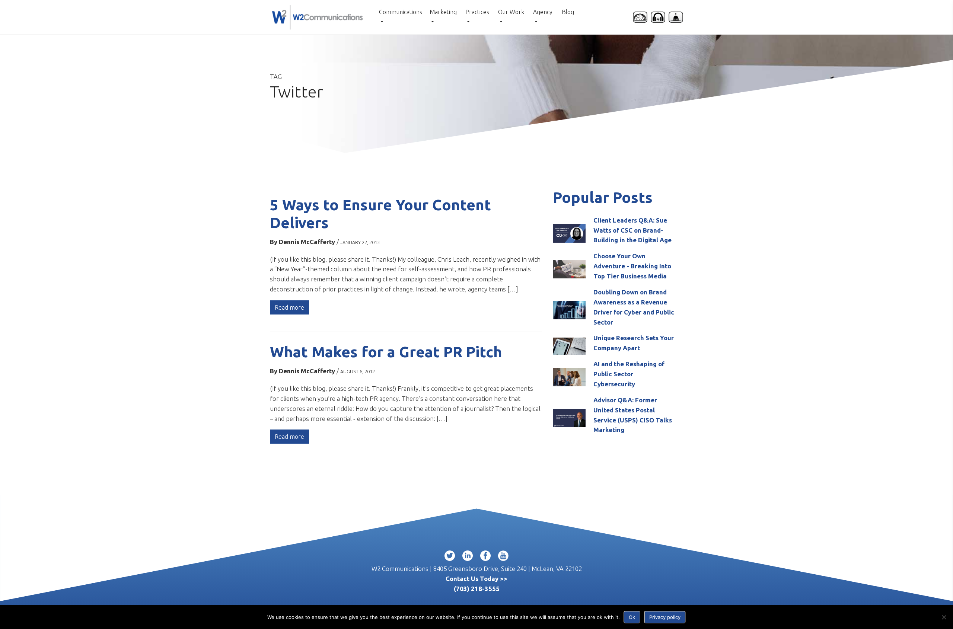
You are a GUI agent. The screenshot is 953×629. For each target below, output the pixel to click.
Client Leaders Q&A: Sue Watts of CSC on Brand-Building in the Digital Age (632, 230)
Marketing (443, 12)
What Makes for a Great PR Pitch (386, 352)
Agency (542, 12)
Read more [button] (289, 307)
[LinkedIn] (467, 557)
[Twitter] (450, 557)
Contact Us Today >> (476, 578)
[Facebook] (485, 557)
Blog (568, 12)
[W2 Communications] (317, 16)
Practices (477, 12)
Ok (632, 617)
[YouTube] (503, 557)
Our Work (511, 12)
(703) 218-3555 (477, 588)
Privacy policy (665, 617)
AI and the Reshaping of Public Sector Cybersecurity (628, 373)
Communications (400, 12)
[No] (943, 617)
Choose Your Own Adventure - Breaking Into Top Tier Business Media (632, 266)
